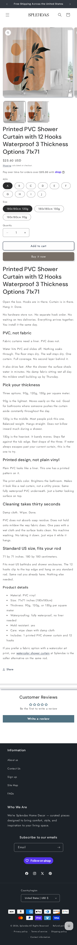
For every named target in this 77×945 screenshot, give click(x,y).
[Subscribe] (59, 847)
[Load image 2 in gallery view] (38, 112)
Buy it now (38, 257)
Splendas (24, 925)
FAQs (10, 793)
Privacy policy (21, 931)
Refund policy (60, 925)
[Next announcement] (70, 4)
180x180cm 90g (17, 217)
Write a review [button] (38, 719)
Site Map (12, 785)
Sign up (12, 777)
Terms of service (39, 931)
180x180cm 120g (17, 209)
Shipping (7, 165)
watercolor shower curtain (33, 653)
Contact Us (14, 768)
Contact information (40, 937)
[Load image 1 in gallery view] (15, 112)
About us (12, 760)
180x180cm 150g (49, 209)
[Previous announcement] (7, 4)
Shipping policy (59, 931)
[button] (7, 15)
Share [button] (10, 669)
